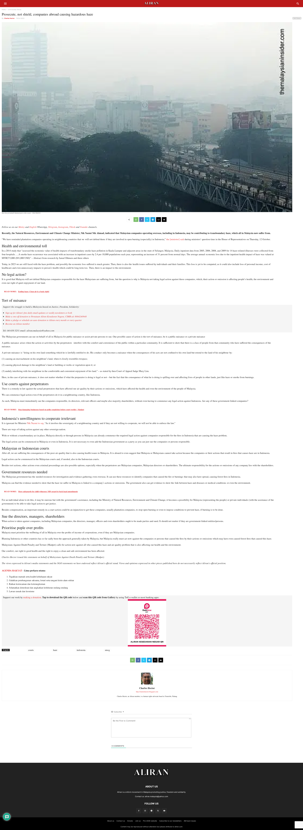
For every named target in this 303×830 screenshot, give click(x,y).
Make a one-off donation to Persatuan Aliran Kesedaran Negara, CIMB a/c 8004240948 (46, 316)
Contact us (120, 821)
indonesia (81, 650)
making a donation (32, 597)
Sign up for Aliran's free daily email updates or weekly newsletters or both (38, 312)
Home (4, 9)
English (33, 226)
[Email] (158, 219)
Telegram (52, 226)
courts (31, 650)
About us (110, 821)
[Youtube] (164, 811)
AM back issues (190, 821)
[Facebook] (141, 219)
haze (55, 650)
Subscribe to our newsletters (170, 821)
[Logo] (151, 779)
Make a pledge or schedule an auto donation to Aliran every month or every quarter (43, 320)
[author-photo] (147, 684)
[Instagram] (145, 811)
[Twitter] (147, 219)
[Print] (164, 219)
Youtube (84, 226)
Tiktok (72, 226)
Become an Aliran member (17, 323)
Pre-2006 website (150, 821)
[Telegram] (152, 219)
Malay (21, 226)
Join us (138, 821)
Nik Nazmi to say (35, 423)
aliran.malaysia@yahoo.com (156, 796)
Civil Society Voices (14, 9)
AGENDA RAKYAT (12, 570)
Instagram (63, 226)
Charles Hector (9, 18)
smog (107, 650)
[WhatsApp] (136, 219)
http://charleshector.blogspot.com (147, 692)
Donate (130, 821)
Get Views (297, 18)
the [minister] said (175, 239)
